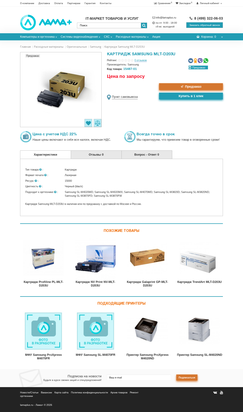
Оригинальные (77, 46)
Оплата (58, 3)
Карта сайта (61, 392)
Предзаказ (193, 86)
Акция (156, 36)
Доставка (44, 3)
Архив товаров (118, 392)
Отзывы (96, 154)
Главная (25, 46)
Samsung (95, 46)
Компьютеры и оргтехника (37, 36)
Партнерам (73, 3)
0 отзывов (140, 60)
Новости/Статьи (29, 392)
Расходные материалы (131, 36)
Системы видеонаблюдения (79, 36)
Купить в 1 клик (191, 96)
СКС (107, 36)
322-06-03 (208, 18)
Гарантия (90, 3)
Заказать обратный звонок (204, 25)
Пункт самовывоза (125, 97)
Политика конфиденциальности (89, 392)
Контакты (106, 3)
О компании (27, 3)
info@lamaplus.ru (166, 17)
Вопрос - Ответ (146, 154)
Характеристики (45, 154)
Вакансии (46, 392)
